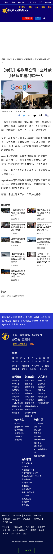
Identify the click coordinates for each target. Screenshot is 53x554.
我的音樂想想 (39, 456)
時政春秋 (28, 390)
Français (44, 321)
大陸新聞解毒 (30, 413)
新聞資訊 (24, 334)
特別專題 (26, 459)
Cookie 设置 (26, 550)
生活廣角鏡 (38, 424)
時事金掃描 (29, 387)
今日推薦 (45, 366)
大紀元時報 (30, 527)
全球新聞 (15, 380)
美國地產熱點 (43, 403)
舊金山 (8, 321)
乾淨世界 (41, 527)
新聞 (14, 353)
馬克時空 (28, 409)
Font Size (40, 115)
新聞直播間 (28, 18)
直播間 (26, 339)
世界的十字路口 (31, 406)
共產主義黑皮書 (28, 492)
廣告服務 (26, 519)
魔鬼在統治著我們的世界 (32, 476)
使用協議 (6, 519)
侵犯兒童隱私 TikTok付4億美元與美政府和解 (44, 227)
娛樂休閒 (38, 419)
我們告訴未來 (27, 463)
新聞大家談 (29, 380)
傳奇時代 (25, 466)
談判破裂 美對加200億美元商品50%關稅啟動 (44, 242)
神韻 (6, 2)
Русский (6, 324)
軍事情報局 (29, 400)
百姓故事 (25, 495)
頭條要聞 (15, 366)
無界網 (5, 534)
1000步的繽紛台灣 (40, 450)
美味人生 (37, 436)
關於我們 (17, 516)
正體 (29, 2)
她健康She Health (22, 427)
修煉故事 (25, 502)
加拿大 (21, 317)
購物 (32, 344)
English (35, 321)
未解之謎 (41, 380)
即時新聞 (35, 366)
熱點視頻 (25, 366)
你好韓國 (37, 430)
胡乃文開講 (19, 430)
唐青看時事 (29, 403)
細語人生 (28, 416)
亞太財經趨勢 (17, 409)
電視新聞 (19, 59)
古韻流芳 (41, 387)
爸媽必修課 (42, 397)
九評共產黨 (26, 479)
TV (38, 18)
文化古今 (41, 400)
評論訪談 (29, 376)
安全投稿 (16, 519)
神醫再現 (18, 436)
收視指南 (27, 516)
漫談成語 (41, 393)
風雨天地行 (26, 489)
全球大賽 (43, 369)
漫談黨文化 (26, 499)
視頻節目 (10, 59)
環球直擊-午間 (40, 59)
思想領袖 (28, 393)
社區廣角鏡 (16, 406)
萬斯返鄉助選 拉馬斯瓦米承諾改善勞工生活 (18, 274)
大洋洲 (36, 317)
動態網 (41, 530)
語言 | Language (45, 2)
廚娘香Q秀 (38, 446)
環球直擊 (29, 59)
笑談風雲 (41, 384)
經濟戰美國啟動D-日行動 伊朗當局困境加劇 (18, 227)
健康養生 (19, 419)
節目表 (16, 339)
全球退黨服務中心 (20, 530)
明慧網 (33, 530)
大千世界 (37, 443)
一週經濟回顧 (17, 403)
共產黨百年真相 (28, 470)
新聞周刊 (15, 397)
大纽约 (14, 317)
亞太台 (16, 321)
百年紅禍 (25, 486)
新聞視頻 (16, 376)
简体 (34, 2)
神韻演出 (33, 369)
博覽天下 (15, 369)
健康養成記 (19, 433)
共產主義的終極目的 (30, 473)
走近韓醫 (18, 440)
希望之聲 (6, 530)
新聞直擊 (15, 393)
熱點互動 (28, 384)
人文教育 (42, 376)
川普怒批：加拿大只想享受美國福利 (43, 212)
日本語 (14, 324)
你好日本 (37, 427)
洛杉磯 (29, 317)
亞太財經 (15, 413)
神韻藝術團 (18, 527)
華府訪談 (15, 400)
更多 (25, 534)
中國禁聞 (15, 387)
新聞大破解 (29, 397)
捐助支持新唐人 (20, 344)
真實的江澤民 (27, 483)
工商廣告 (25, 505)
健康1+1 (18, 424)
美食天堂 (37, 433)
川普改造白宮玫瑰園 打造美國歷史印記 (18, 212)
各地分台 (21, 2)
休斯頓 (44, 317)
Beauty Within (39, 440)
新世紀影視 (15, 534)
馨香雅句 (41, 390)
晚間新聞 (15, 390)
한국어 (22, 324)
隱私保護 (37, 516)
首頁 (3, 59)
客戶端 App (7, 522)
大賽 (13, 2)
